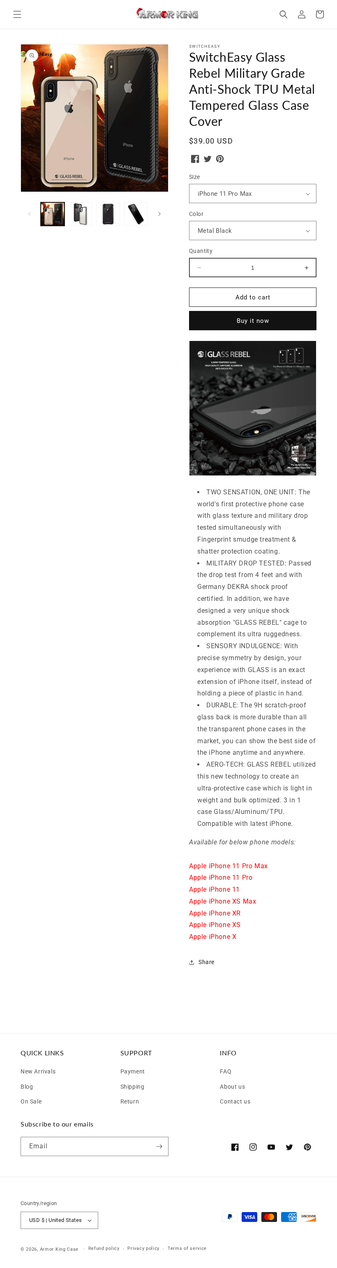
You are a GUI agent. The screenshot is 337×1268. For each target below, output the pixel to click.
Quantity (200, 251)
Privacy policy (143, 1248)
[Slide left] (30, 214)
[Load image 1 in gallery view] (53, 214)
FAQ (225, 1071)
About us (232, 1085)
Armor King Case (59, 1249)
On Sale (31, 1100)
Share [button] (207, 962)
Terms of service (187, 1248)
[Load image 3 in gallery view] (108, 214)
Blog (27, 1085)
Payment (132, 1071)
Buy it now (253, 321)
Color (196, 214)
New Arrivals (38, 1071)
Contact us (235, 1100)
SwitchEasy (204, 46)
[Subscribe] (159, 1146)
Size (194, 177)
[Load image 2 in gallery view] (80, 214)
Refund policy (104, 1248)
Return (129, 1100)
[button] (17, 14)
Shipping (132, 1085)
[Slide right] (159, 214)
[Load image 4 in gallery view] (136, 214)
